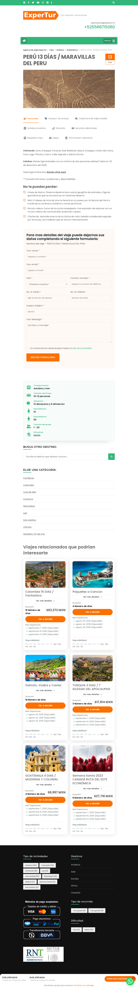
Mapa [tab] (56, 137)
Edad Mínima (40, 409)
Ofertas (27, 527)
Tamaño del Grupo (42, 393)
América (75, 864)
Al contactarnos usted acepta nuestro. (61, 348)
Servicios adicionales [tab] (86, 128)
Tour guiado (96, 910)
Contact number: (80, 278)
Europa (75, 878)
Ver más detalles (44, 601)
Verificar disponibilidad (120, 979)
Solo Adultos (29, 520)
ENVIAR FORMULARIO (43, 357)
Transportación (41, 385)
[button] (130, 981)
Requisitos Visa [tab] (35, 137)
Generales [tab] (32, 118)
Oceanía (75, 892)
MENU (107, 40)
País (29, 278)
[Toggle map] (61, 584)
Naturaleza (29, 506)
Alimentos (38, 401)
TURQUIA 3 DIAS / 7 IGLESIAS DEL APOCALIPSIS (91, 687)
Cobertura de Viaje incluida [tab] (93, 118)
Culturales (28, 485)
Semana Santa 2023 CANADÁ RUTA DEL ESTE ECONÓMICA (90, 779)
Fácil (76, 930)
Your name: (33, 250)
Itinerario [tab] (60, 128)
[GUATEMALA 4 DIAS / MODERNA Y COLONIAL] (45, 758)
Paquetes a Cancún (87, 592)
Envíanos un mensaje (84, 985)
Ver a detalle (45, 619)
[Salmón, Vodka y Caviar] (45, 668)
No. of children (77, 291)
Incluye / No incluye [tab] (58, 118)
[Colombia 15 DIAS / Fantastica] (45, 574)
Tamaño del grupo (42, 424)
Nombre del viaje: (36, 243)
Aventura (28, 499)
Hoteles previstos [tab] (36, 128)
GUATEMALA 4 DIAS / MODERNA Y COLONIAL (41, 778)
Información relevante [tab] (80, 137)
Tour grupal (79, 910)
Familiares (28, 478)
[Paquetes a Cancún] (93, 574)
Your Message (34, 319)
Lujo (25, 513)
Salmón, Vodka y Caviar (43, 685)
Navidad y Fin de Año (34, 534)
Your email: (32, 264)
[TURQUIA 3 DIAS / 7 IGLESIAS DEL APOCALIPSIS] (93, 668)
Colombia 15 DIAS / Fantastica (39, 594)
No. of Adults (33, 291)
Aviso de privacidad (81, 348)
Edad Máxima (40, 416)
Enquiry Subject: (35, 305)
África (74, 885)
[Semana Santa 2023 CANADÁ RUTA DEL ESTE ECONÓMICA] (93, 758)
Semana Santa (47, 882)
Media (37, 435)
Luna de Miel (29, 492)
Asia (73, 871)
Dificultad (38, 432)
